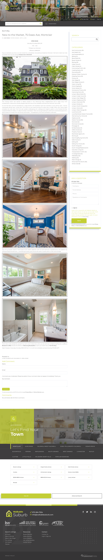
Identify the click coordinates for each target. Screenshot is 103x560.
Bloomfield (16, 451)
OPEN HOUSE (25, 358)
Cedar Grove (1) (76, 64)
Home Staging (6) (77, 86)
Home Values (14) (76, 88)
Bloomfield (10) (76, 58)
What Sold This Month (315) (79, 161)
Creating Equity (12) (77, 70)
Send (79, 220)
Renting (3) (75, 136)
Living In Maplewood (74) (79, 100)
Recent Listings (17, 467)
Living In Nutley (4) (77, 104)
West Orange (68, 451)
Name (4, 364)
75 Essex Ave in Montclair (25, 54)
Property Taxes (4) (77, 132)
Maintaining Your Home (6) (79, 116)
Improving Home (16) (78, 92)
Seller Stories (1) (76, 140)
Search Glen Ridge (10, 538)
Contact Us (45, 534)
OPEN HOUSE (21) (77, 130)
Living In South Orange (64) (79, 106)
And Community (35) (78, 50)
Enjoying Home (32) (77, 76)
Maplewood (39, 451)
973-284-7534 (85, 19)
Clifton (15, 456)
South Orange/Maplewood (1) (80, 147)
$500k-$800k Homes (18, 477)
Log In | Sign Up (46, 536)
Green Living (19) (76, 84)
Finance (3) (75, 78)
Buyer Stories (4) (76, 60)
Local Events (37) (76, 112)
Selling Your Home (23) (78, 143)
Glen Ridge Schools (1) (78, 82)
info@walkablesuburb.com (41, 515)
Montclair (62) (75, 122)
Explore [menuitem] (53, 7)
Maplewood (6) (76, 118)
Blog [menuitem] (95, 7)
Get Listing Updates (28, 540)
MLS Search (8, 542)
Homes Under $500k (73, 472)
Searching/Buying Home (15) (80, 138)
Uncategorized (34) (77, 153)
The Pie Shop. (53, 345)
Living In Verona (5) (77, 108)
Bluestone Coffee (6, 345)
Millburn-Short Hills (43, 456)
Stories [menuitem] (87, 7)
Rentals (15, 482)
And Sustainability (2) (78, 54)
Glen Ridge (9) (76, 80)
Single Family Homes (46, 467)
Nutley (91, 451)
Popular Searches (62, 456)
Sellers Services (27, 536)
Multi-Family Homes (73, 467)
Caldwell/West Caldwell (46, 446)
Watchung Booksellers (29, 345)
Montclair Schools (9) (77, 124)
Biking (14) (75, 56)
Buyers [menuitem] (61, 7)
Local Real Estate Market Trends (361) (82, 114)
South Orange (53, 451)
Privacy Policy (28, 392)
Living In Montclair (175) (78, 102)
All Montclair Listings (46, 472)
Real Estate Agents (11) (78, 134)
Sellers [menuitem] (70, 7)
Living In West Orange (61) (79, 110)
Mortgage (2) (75, 126)
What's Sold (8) (76, 163)
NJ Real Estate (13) (77, 128)
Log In (93, 19)
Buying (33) (75, 62)
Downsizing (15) (76, 72)
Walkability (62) (76, 155)
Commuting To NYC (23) (78, 68)
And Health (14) (76, 52)
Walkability (17, 358)
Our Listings (8, 540)
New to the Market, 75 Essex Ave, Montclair (27, 34)
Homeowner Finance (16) (79, 90)
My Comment (6, 379)
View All (26, 496)
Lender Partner (27, 542)
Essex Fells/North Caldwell (70, 446)
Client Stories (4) (76, 66)
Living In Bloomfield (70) (79, 94)
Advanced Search (52, 23)
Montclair (17, 446)
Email (3, 370)
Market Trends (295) (77, 120)
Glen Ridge (29, 446)
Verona (28, 451)
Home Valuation (27, 538)
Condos (15, 472)
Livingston (81, 451)
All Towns (7, 534)
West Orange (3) (76, 159)
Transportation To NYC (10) (79, 151)
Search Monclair (9, 536)
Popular (7, 544)
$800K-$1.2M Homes (46, 477)
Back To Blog (5, 31)
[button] (41, 24)
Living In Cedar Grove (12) (79, 96)
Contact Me (75, 19)
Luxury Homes (71, 477)
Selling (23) (75, 142)
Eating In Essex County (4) (79, 74)
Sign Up (99, 19)
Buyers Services (27, 534)
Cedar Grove (90, 446)
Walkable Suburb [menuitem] (40, 7)
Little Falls (26, 456)
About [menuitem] (79, 7)
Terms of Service (37, 392)
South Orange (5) (76, 145)
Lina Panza (7, 38)
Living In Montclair (7, 358)
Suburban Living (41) (77, 149)
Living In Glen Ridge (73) (78, 98)
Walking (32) (75, 157)
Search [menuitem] (27, 7)
